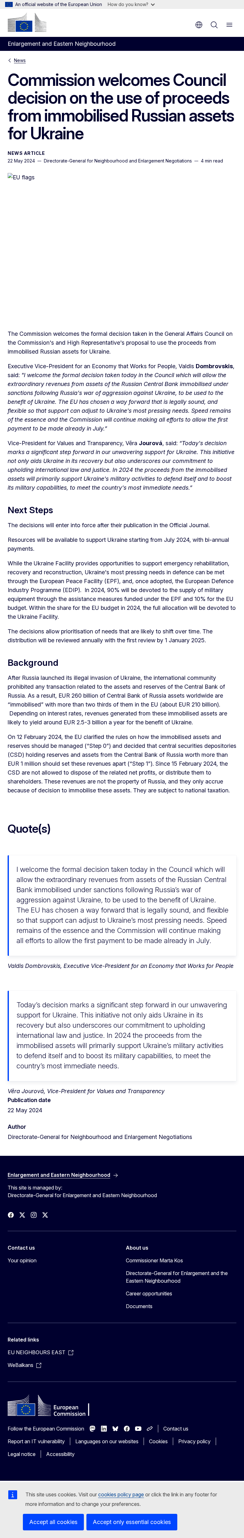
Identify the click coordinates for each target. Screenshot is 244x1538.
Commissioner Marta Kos (154, 1260)
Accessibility (60, 1454)
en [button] (199, 25)
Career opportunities (149, 1293)
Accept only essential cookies (132, 1522)
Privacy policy (194, 1441)
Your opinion (22, 1260)
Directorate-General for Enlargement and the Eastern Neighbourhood (177, 1277)
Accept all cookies (53, 1522)
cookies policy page (121, 1494)
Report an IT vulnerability (36, 1441)
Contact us (175, 1428)
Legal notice (22, 1454)
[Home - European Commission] (27, 22)
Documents (139, 1306)
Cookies (158, 1441)
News (20, 60)
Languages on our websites (107, 1441)
